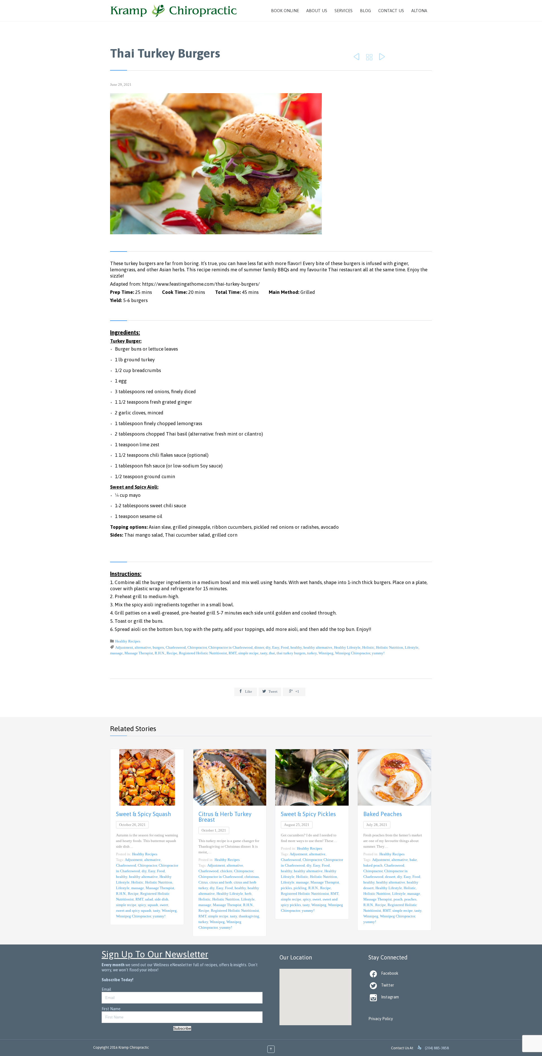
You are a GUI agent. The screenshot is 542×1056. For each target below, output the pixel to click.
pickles (286, 888)
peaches (410, 899)
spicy (142, 905)
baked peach (373, 865)
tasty (263, 653)
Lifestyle (411, 647)
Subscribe (182, 1028)
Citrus (203, 882)
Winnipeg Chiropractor (352, 653)
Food (285, 647)
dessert (390, 876)
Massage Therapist (138, 653)
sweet (164, 905)
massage (116, 653)
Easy (275, 647)
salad (149, 899)
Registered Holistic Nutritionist (203, 653)
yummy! (378, 653)
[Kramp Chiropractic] (173, 10)
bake (413, 860)
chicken (226, 871)
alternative (143, 647)
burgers (158, 647)
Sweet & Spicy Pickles (308, 814)
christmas (251, 876)
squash (153, 905)
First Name (111, 1009)
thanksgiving (249, 916)
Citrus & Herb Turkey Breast (225, 817)
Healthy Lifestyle (347, 647)
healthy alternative (317, 647)
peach (398, 899)
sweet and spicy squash (133, 910)
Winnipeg (325, 653)
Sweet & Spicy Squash (143, 814)
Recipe (172, 653)
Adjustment (124, 647)
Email (106, 989)
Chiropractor (197, 647)
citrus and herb (220, 882)
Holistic (368, 647)
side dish (161, 899)
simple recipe (248, 653)
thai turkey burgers (291, 653)
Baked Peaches (382, 814)
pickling (300, 888)
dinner (259, 647)
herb (248, 893)
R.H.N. (160, 653)
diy (268, 647)
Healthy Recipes (127, 641)
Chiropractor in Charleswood (230, 647)
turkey (312, 653)
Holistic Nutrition (389, 647)
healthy (296, 647)
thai (272, 653)
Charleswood (176, 647)
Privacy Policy (380, 1018)
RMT (233, 653)
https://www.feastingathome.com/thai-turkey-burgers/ (201, 284)
